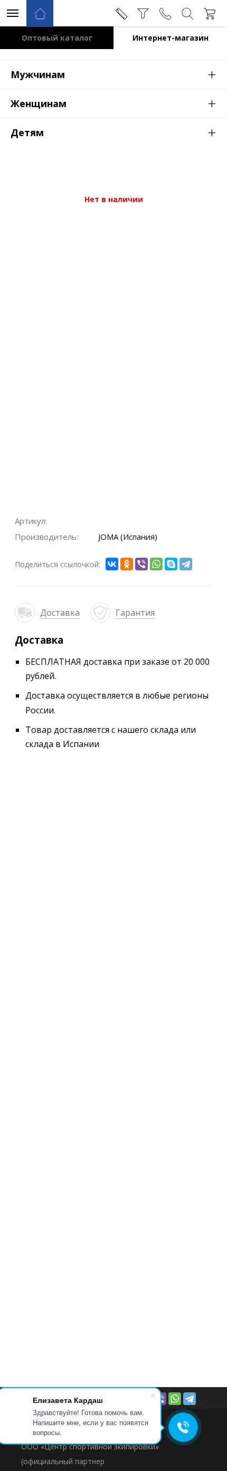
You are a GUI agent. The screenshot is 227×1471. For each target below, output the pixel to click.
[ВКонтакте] (112, 564)
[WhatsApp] (156, 564)
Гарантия (135, 612)
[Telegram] (185, 564)
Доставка (60, 612)
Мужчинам (113, 74)
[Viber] (141, 564)
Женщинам (113, 103)
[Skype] (171, 564)
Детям (113, 132)
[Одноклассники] (126, 564)
